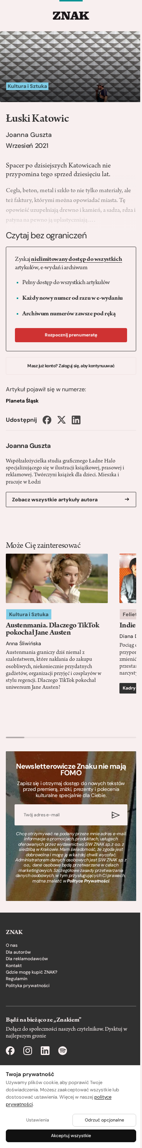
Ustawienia (37, 1120)
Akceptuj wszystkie (71, 1136)
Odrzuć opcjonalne (104, 1120)
